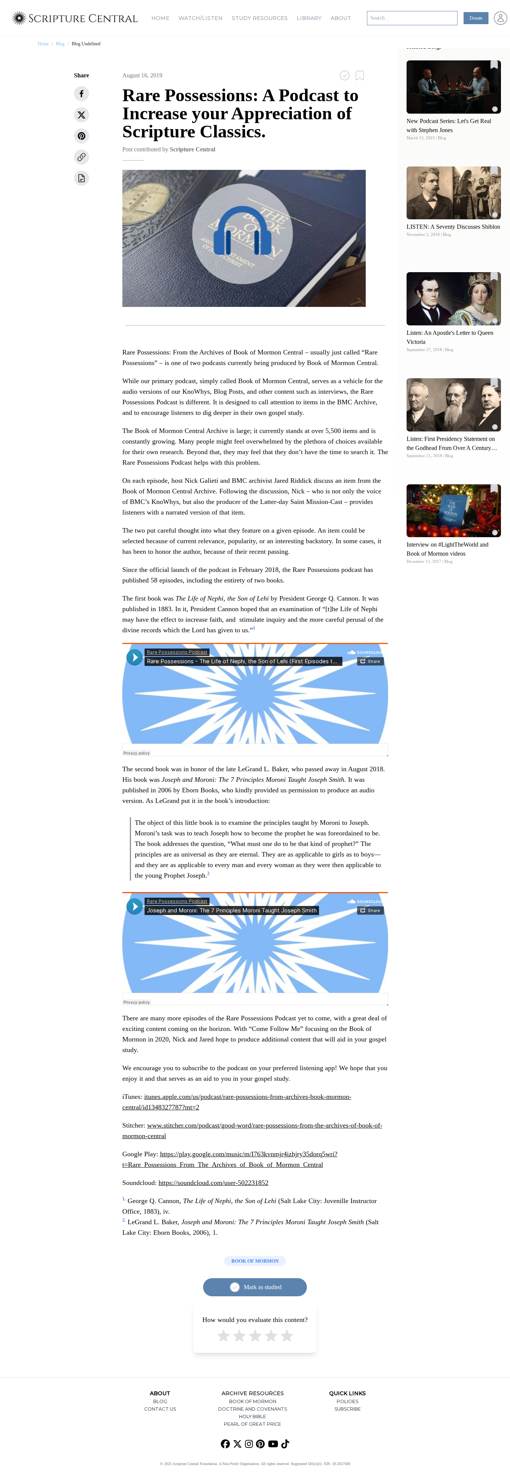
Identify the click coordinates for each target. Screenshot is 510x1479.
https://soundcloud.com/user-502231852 (213, 1182)
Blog (60, 43)
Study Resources (260, 18)
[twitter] (81, 114)
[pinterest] (81, 135)
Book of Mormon (252, 1401)
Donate (476, 18)
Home (160, 18)
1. (124, 1199)
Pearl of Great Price (252, 1424)
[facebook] (81, 93)
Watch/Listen (201, 18)
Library (309, 18)
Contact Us (160, 1409)
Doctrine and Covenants (252, 1409)
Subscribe (347, 1409)
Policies (347, 1401)
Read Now (454, 86)
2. (124, 1220)
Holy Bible (252, 1416)
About (341, 18)
